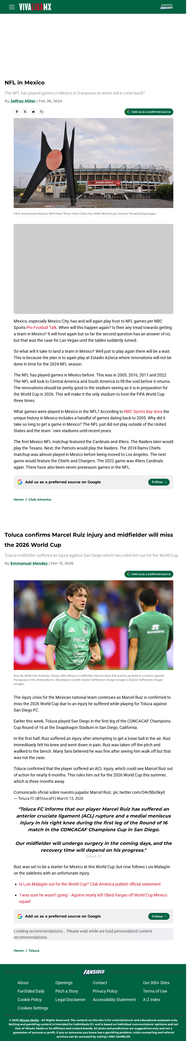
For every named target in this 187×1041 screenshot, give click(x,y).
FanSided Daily (31, 991)
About (23, 982)
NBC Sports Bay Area (143, 411)
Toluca (34, 951)
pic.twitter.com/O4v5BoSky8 (139, 792)
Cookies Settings (33, 1008)
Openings (64, 982)
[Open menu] (12, 7)
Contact (100, 982)
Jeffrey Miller (23, 101)
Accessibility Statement (114, 999)
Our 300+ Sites (156, 982)
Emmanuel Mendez (29, 563)
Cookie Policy (30, 999)
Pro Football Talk (41, 327)
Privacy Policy (105, 991)
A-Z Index (151, 999)
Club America (40, 499)
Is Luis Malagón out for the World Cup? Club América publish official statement (90, 884)
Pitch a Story (66, 991)
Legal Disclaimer (70, 999)
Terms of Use (155, 991)
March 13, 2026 (70, 798)
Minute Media (29, 1020)
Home (19, 499)
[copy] (41, 111)
